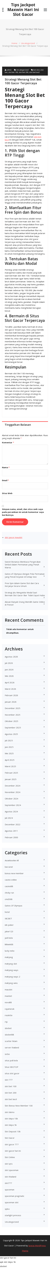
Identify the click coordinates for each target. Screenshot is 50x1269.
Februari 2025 (11, 772)
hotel (7, 912)
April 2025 (9, 760)
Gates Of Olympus (13, 905)
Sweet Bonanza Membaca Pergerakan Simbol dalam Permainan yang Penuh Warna (23, 564)
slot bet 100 (13, 72)
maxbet (8, 996)
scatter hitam (11, 1041)
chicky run (9, 892)
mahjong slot (11, 963)
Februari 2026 (11, 695)
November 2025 (12, 714)
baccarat (9, 866)
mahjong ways (11, 970)
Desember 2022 (12, 824)
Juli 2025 (9, 740)
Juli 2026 (9, 663)
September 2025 (13, 727)
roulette (9, 1015)
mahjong (9, 957)
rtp (6, 1021)
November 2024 (12, 792)
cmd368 (8, 899)
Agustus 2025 (11, 734)
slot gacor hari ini (13, 1150)
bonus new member (14, 873)
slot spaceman (12, 1170)
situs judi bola (11, 1060)
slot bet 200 (23, 72)
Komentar (8, 442)
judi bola (9, 937)
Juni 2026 (9, 669)
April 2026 (9, 682)
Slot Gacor (10, 1138)
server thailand (12, 1047)
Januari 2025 (10, 779)
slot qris (9, 1163)
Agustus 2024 (11, 811)
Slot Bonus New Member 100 (19, 1105)
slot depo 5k (11, 1125)
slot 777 (9, 1079)
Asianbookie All (12, 860)
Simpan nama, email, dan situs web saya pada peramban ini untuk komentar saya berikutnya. (23, 512)
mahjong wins (11, 983)
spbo (7, 1209)
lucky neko (9, 950)
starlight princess (13, 1215)
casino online (11, 879)
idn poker (9, 925)
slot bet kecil (34, 72)
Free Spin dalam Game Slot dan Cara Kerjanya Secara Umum (22, 584)
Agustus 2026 (11, 656)
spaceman (9, 1189)
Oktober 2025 (11, 721)
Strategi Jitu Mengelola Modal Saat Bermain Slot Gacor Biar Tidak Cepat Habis (25, 594)
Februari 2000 (11, 837)
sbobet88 (9, 1034)
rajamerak (9, 1009)
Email (5, 480)
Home (14, 43)
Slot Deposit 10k (12, 1131)
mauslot (8, 989)
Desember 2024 (12, 785)
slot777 (8, 1183)
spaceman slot (12, 1202)
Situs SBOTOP (11, 1067)
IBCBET (8, 918)
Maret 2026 (10, 689)
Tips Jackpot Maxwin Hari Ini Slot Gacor (23, 9)
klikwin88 (9, 944)
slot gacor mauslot (13, 537)
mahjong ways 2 (12, 976)
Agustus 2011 (11, 830)
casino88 (9, 886)
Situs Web (7, 493)
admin (9, 70)
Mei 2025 (9, 753)
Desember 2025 (12, 708)
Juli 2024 (9, 818)
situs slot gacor (12, 1073)
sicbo (7, 1054)
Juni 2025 (9, 747)
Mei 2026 (9, 676)
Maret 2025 (10, 766)
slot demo (9, 1112)
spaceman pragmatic (14, 1196)
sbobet (8, 1028)
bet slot (36, 70)
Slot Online (10, 1157)
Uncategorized (28, 43)
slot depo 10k (11, 1118)
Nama (6, 467)
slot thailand (10, 1176)
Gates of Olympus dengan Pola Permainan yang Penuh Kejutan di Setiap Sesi (25, 575)
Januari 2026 (10, 701)
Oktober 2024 (11, 798)
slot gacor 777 (12, 1144)
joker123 (9, 931)
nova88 (8, 1002)
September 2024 (13, 805)
